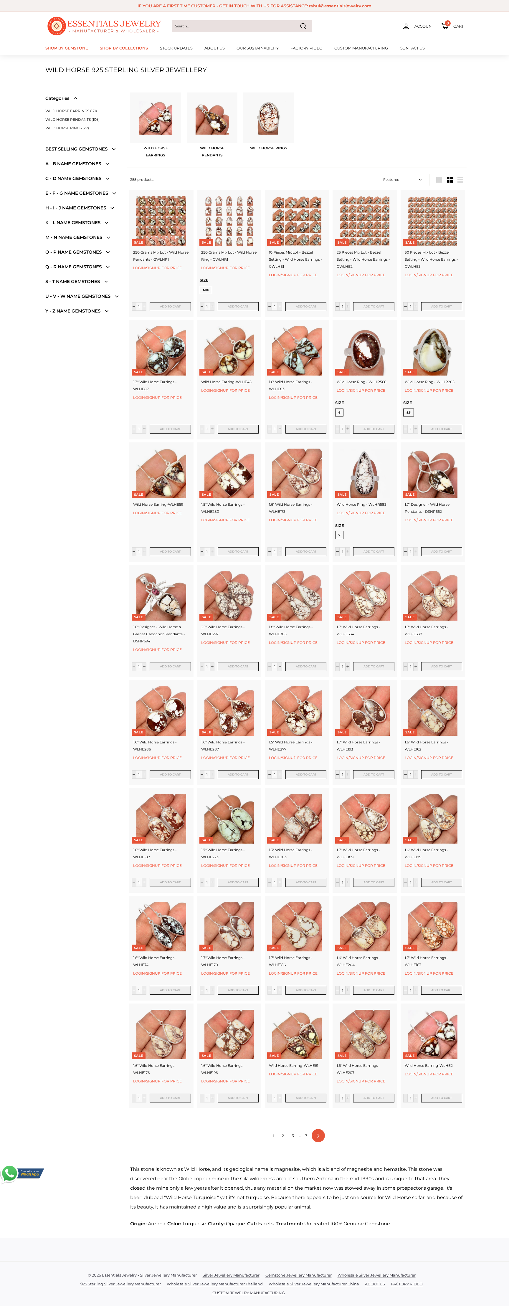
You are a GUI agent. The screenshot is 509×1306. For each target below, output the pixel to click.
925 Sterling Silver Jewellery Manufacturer (120, 1284)
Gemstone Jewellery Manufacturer (298, 1275)
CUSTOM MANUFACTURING (361, 48)
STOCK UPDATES (176, 48)
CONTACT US (412, 48)
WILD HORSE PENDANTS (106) (72, 119)
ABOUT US (214, 48)
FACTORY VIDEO (306, 48)
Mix (206, 290)
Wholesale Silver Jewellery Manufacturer (377, 1275)
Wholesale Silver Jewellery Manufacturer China (314, 1284)
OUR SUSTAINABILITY (257, 48)
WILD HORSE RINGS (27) (67, 128)
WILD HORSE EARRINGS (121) (71, 111)
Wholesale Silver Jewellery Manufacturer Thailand (215, 1284)
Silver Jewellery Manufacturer (231, 1275)
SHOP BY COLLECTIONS (124, 48)
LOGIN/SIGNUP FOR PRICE (157, 268)
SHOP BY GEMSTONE (66, 48)
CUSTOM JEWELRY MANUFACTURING (248, 1292)
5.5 (408, 412)
